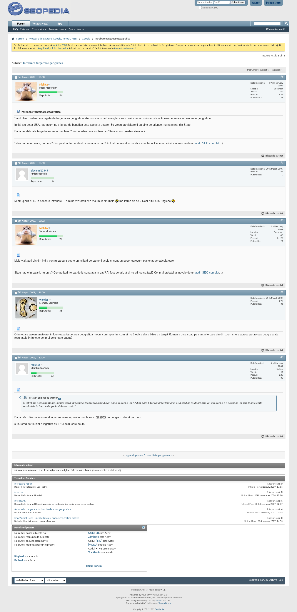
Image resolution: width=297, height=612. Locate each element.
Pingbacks (20, 556)
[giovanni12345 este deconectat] (21, 174)
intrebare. (20, 492)
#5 (281, 357)
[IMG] (99, 540)
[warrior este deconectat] (26, 307)
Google (86, 38)
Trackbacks (94, 552)
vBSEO (159, 600)
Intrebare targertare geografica (43, 63)
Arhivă (273, 580)
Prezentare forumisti (125, 48)
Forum (21, 23)
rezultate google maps (159, 455)
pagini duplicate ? (135, 455)
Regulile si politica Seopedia (53, 48)
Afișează (276, 70)
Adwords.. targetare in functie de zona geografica (42, 509)
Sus (281, 580)
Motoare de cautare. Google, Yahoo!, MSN (53, 38)
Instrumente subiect (257, 70)
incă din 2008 (60, 45)
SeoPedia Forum (258, 580)
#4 (281, 292)
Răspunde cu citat (274, 156)
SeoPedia (159, 609)
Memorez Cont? (210, 8)
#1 (281, 77)
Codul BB (93, 533)
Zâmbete (93, 537)
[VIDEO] (92, 544)
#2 (281, 163)
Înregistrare (273, 2)
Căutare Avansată (275, 29)
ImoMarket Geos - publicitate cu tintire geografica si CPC (46, 518)
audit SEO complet (207, 143)
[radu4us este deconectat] (21, 368)
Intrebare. (20, 501)
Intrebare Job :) (23, 483)
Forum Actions (56, 29)
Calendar (25, 29)
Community (38, 29)
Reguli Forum (94, 566)
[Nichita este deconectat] (26, 91)
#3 (281, 220)
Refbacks (19, 560)
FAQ (15, 29)
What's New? (40, 23)
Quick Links (75, 29)
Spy (59, 23)
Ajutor (256, 2)
